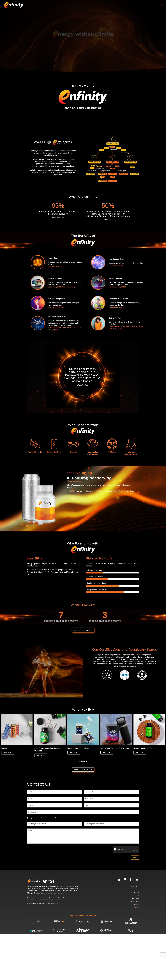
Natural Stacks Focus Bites (78, 748)
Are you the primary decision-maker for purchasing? (44, 818)
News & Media (135, 901)
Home (137, 889)
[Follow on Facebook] (130, 879)
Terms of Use (57, 903)
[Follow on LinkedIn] (136, 879)
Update (4, 748)
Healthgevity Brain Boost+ (144, 748)
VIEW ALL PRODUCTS (83, 769)
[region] (83, 738)
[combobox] (86, 799)
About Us (136, 892)
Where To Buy (135, 898)
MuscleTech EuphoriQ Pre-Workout (114, 748)
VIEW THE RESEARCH (83, 630)
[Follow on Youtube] (124, 879)
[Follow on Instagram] (119, 879)
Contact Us (136, 907)
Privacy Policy (50, 903)
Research (136, 904)
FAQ (138, 895)
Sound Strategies (42, 903)
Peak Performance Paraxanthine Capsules (47, 749)
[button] (79, 761)
